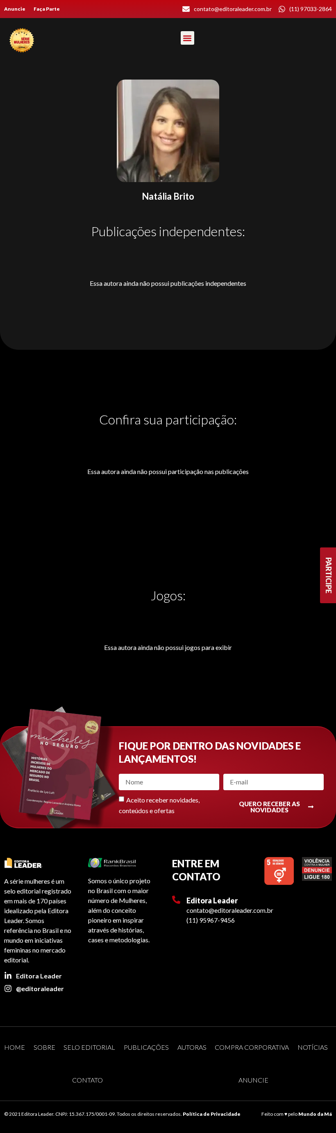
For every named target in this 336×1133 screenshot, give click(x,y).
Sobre (44, 1047)
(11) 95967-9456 (210, 920)
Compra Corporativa (252, 1047)
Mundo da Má (315, 1114)
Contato (87, 1080)
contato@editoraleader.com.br (229, 910)
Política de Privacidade (212, 1114)
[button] (187, 38)
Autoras (192, 1047)
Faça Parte (47, 9)
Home (14, 1047)
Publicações (146, 1047)
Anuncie (14, 9)
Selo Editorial (89, 1047)
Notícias (312, 1047)
